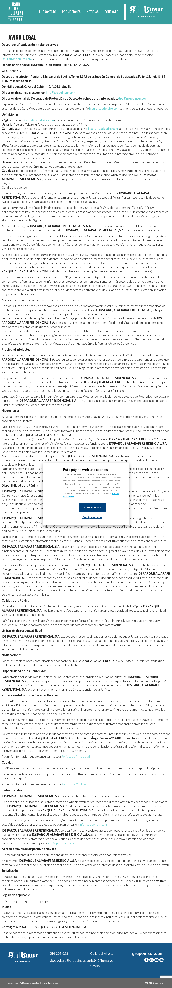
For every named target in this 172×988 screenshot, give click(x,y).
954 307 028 (58, 953)
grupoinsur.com (148, 953)
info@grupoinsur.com (60, 92)
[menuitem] (47, 11)
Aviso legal (13, 983)
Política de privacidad (29, 983)
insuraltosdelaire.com (17, 59)
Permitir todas (92, 507)
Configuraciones (92, 517)
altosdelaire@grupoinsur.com (71, 960)
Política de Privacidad (75, 756)
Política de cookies (49, 983)
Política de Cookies (74, 784)
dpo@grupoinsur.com (132, 98)
